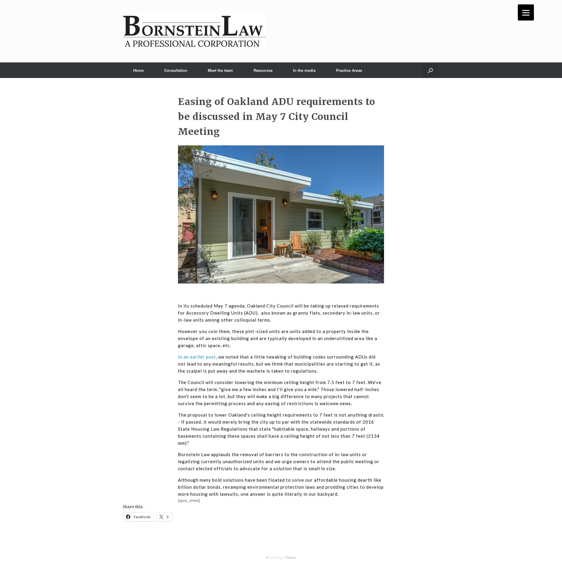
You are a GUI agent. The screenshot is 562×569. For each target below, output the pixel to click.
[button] (430, 70)
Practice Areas (349, 70)
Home (138, 70)
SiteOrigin (277, 557)
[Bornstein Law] (194, 31)
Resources (263, 70)
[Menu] (526, 12)
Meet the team (220, 70)
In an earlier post (197, 356)
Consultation (175, 70)
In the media (304, 70)
